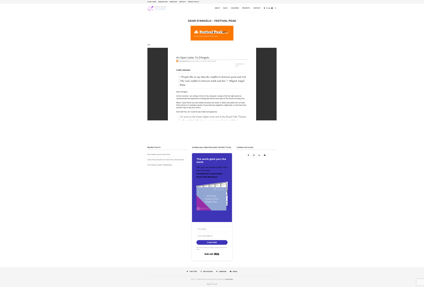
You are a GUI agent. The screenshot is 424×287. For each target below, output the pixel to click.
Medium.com (163, 2)
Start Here (151, 2)
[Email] (272, 8)
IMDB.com (173, 2)
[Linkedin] (269, 8)
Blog (225, 8)
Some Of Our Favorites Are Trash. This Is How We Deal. (165, 160)
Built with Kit (212, 254)
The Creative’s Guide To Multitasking (159, 165)
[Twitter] (264, 8)
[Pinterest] (254, 155)
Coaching (235, 8)
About (217, 8)
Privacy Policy (193, 2)
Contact (182, 2)
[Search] (275, 8)
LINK (148, 45)
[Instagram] (267, 8)
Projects (246, 8)
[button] (212, 198)
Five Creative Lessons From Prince (158, 154)
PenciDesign (229, 279)
